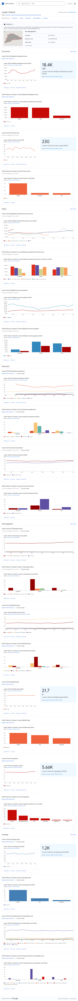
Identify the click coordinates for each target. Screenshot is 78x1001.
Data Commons (9, 3)
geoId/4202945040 (71, 12)
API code (13, 87)
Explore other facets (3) (8, 607)
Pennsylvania (18, 15)
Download (7, 87)
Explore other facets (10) (8, 799)
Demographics (37, 18)
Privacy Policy (73, 998)
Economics (14, 18)
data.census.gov (10, 65)
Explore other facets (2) (8, 58)
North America (33, 15)
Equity (21, 18)
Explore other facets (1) (8, 412)
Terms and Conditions (63, 998)
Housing (45, 18)
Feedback (70, 3)
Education (28, 18)
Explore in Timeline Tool (21, 87)
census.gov (47, 76)
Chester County (10, 15)
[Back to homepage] (3, 4)
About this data (18, 65)
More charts (73, 51)
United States (25, 15)
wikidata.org (15, 805)
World (39, 15)
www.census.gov (28, 45)
